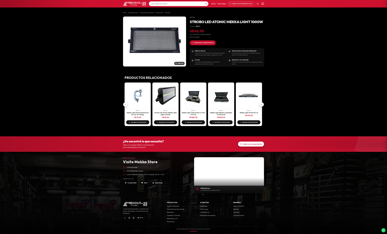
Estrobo (167, 13)
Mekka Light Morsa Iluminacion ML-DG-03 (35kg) (138, 113)
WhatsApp (203, 206)
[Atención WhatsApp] (383, 230)
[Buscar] (206, 3)
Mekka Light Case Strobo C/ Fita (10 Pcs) (193, 113)
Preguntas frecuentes (207, 215)
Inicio (124, 13)
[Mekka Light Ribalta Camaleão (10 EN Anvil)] (221, 96)
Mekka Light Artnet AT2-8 (249, 113)
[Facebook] (125, 218)
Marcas (235, 209)
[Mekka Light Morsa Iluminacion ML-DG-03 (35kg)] (138, 96)
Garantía (236, 212)
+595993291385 (131, 167)
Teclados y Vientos (173, 215)
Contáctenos (204, 212)
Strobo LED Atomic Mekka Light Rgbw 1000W (165, 113)
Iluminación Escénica (147, 13)
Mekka (192, 17)
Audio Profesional (173, 206)
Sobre (213, 4)
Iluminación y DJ (133, 13)
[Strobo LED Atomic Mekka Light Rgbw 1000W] (165, 96)
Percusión (170, 212)
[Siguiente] (262, 104)
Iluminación (159, 13)
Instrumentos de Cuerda (175, 209)
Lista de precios (238, 215)
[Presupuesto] (258, 4)
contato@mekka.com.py (134, 171)
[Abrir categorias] (262, 4)
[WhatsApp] (133, 218)
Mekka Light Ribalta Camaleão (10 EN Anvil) (221, 113)
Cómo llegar (221, 4)
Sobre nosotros (238, 206)
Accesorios (171, 222)
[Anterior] (125, 104)
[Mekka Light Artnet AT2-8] (249, 96)
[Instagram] (129, 218)
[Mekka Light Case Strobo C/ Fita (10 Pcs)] (193, 96)
